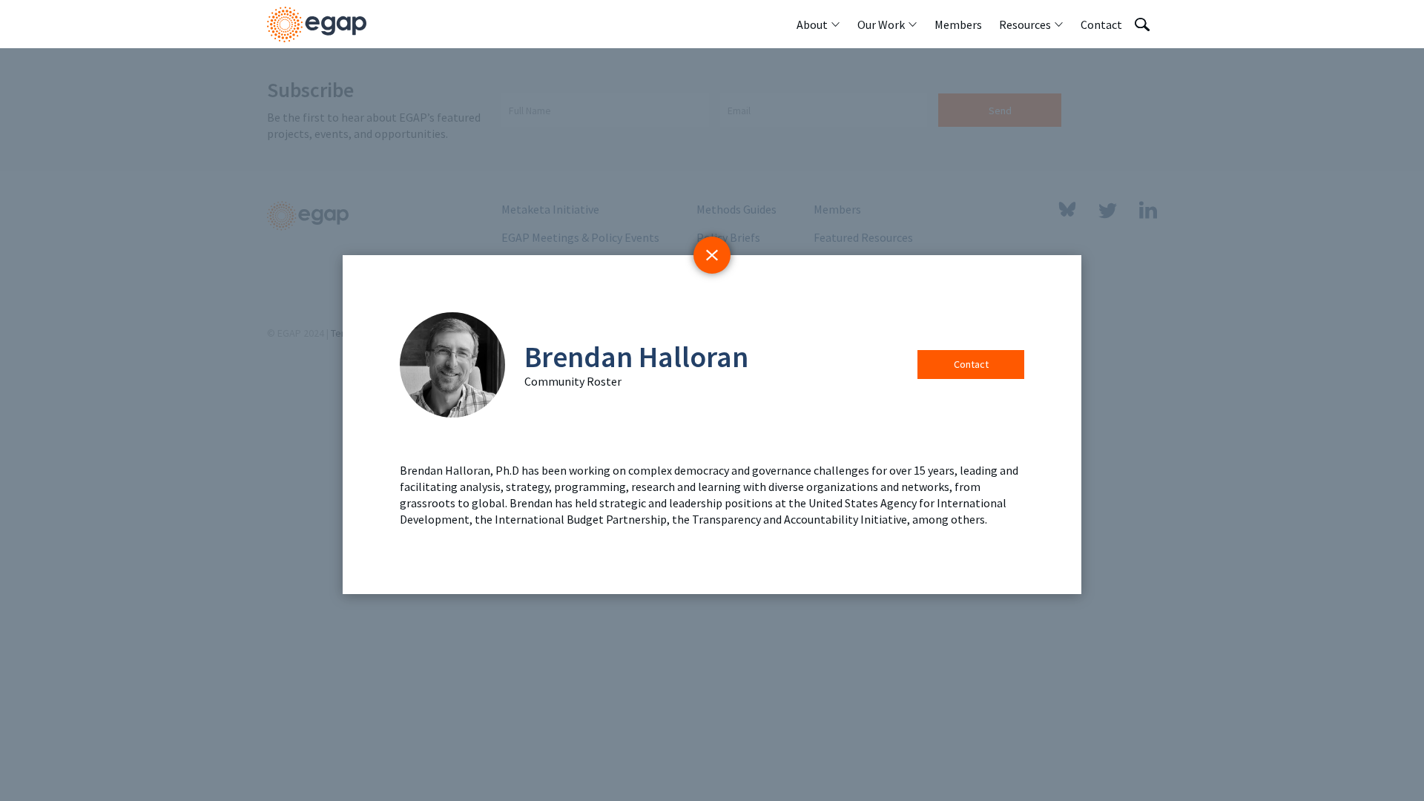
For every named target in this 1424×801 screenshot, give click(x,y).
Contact (971, 364)
